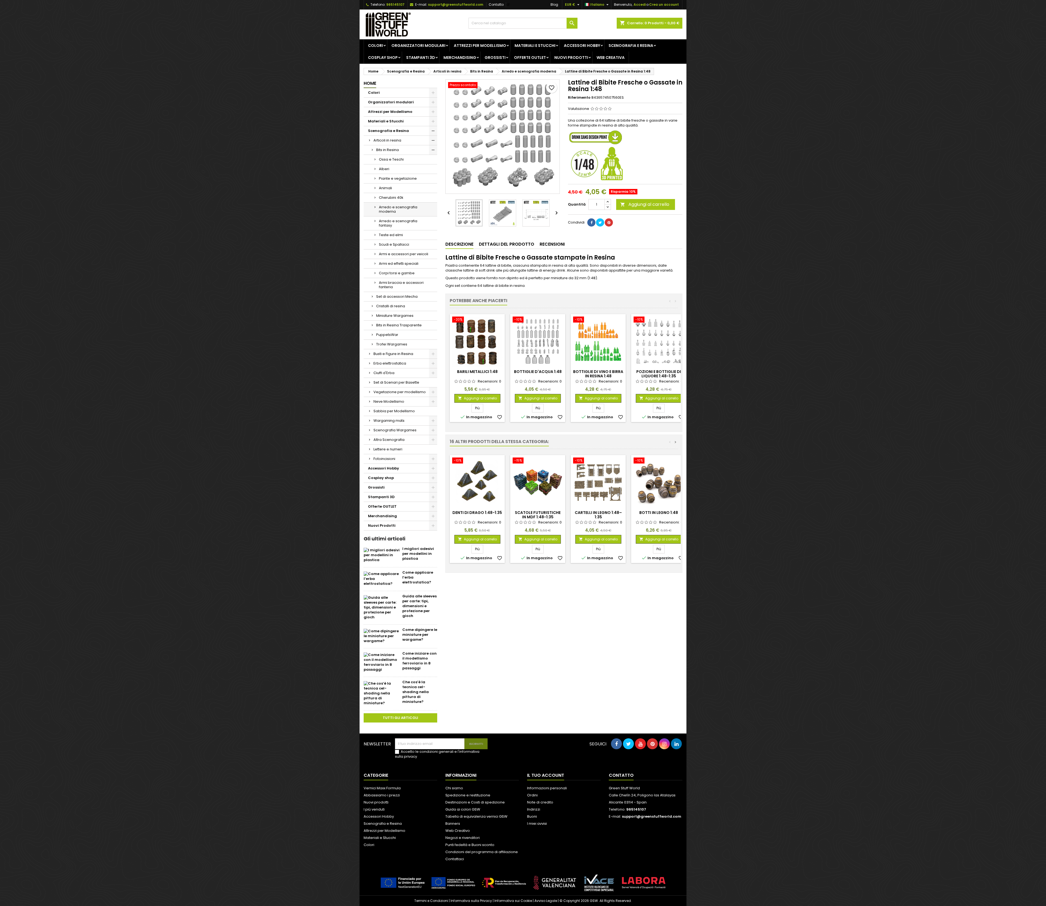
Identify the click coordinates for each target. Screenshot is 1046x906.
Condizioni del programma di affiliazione (481, 851)
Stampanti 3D (420, 57)
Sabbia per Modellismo (394, 411)
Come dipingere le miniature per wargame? (419, 634)
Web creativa (611, 57)
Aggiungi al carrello (644, 204)
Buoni (532, 816)
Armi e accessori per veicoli (403, 254)
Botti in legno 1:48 (658, 512)
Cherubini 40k (391, 197)
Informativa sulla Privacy (471, 900)
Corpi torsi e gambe (397, 273)
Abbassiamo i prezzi (382, 795)
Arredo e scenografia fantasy (398, 223)
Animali (385, 188)
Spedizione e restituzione (467, 795)
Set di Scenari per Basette (396, 382)
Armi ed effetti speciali (398, 263)
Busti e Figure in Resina (393, 353)
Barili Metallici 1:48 (477, 371)
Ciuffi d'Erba (383, 372)
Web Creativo (457, 830)
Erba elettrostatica (389, 363)
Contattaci (454, 859)
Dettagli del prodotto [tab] (506, 244)
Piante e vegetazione (398, 178)
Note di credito (540, 802)
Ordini (532, 795)
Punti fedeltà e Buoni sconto (469, 844)
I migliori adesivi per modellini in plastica (418, 553)
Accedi (640, 4)
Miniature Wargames (394, 315)
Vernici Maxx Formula (382, 788)
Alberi (384, 168)
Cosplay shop (383, 57)
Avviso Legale (545, 900)
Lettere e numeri (387, 449)
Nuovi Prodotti (571, 57)
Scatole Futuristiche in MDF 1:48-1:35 (538, 515)
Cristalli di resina (390, 306)
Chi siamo (454, 788)
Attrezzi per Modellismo (480, 45)
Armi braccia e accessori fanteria (401, 285)
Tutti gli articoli (400, 717)
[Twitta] (600, 222)
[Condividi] (591, 222)
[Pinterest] (609, 222)
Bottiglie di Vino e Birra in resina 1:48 (598, 374)
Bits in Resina (387, 149)
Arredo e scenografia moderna (398, 209)
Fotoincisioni (384, 458)
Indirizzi (533, 809)
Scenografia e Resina (631, 45)
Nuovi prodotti (376, 802)
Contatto (496, 4)
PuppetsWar (387, 334)
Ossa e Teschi (391, 159)
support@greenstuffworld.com (455, 4)
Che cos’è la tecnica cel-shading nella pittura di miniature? (415, 691)
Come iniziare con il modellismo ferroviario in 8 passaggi (419, 661)
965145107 (395, 4)
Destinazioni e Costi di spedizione (475, 802)
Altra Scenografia (389, 439)
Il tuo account (545, 775)
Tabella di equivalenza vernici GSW (476, 816)
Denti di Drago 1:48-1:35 (477, 512)
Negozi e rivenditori (462, 837)
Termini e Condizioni (431, 900)
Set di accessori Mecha (397, 296)
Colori (375, 45)
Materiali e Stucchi (535, 45)
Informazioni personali (547, 788)
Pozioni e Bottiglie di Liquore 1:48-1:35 (658, 374)
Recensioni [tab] (552, 244)
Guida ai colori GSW (462, 809)
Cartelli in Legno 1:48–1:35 (598, 515)
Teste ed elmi (391, 234)
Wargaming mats (389, 420)
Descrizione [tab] (459, 244)
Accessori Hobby (582, 45)
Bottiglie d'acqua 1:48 (538, 371)
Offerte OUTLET (530, 57)
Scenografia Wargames (394, 430)
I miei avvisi (537, 823)
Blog (554, 4)
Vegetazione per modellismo (399, 392)
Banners (452, 823)
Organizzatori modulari (418, 45)
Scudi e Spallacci (394, 244)
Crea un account (664, 4)
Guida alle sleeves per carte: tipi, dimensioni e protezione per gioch (419, 606)
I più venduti (374, 809)
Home (370, 83)
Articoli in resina (387, 140)
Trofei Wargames (391, 344)
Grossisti (495, 57)
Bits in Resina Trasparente (399, 325)
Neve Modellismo (388, 401)
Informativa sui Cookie (513, 900)
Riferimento (579, 97)
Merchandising (459, 57)
